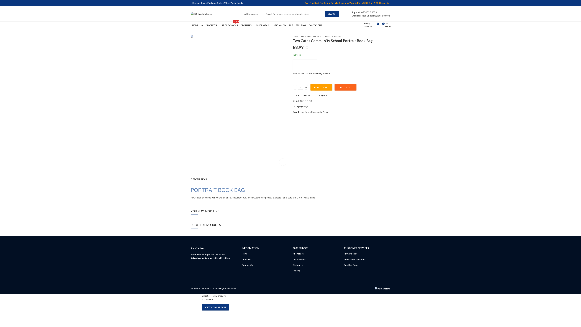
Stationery (298, 265)
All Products (298, 253)
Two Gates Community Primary (315, 73)
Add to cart (321, 87)
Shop (302, 36)
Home (295, 36)
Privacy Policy (350, 253)
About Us (246, 259)
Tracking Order (351, 265)
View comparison (215, 307)
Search (332, 14)
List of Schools (300, 259)
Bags (309, 36)
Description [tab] (199, 179)
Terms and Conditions (354, 259)
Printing (296, 270)
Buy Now (345, 87)
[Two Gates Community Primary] (305, 65)
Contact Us (247, 265)
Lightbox (282, 162)
